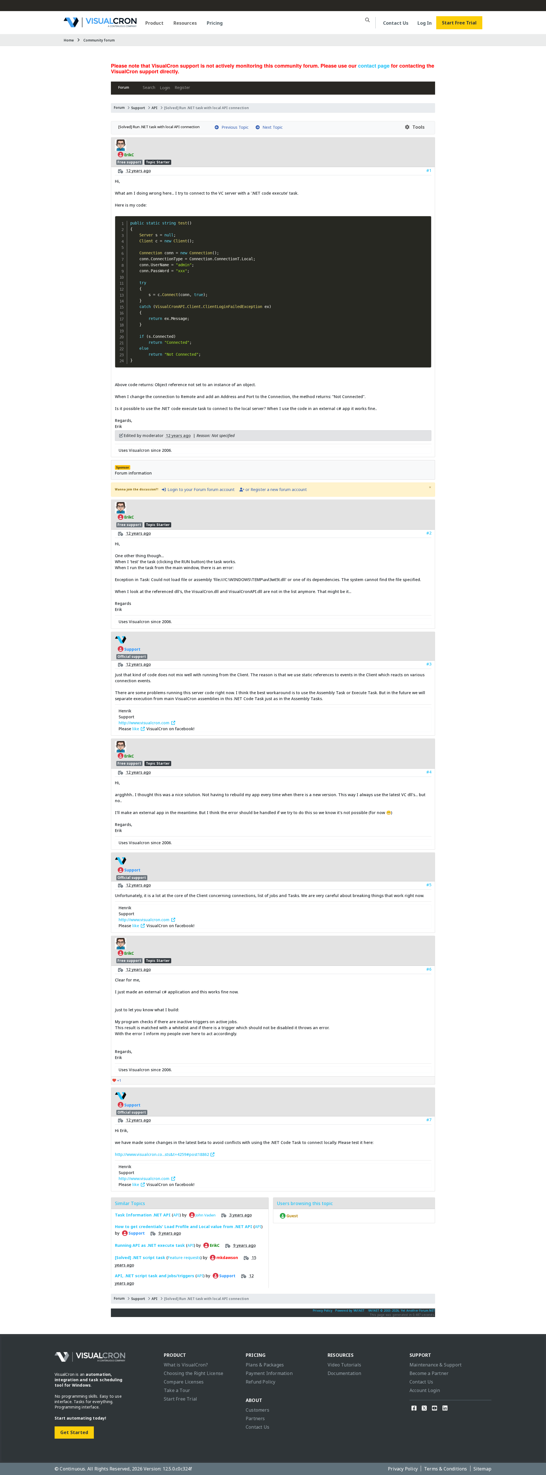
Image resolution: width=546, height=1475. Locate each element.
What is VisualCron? (186, 1365)
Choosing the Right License (193, 1373)
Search (149, 87)
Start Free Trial (459, 23)
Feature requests (184, 1257)
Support (138, 107)
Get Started (74, 1432)
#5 (428, 884)
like (136, 728)
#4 (428, 772)
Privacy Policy (322, 1310)
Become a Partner (429, 1373)
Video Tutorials (344, 1365)
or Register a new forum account (275, 489)
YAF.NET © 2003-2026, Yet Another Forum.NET (401, 1310)
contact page (374, 65)
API (155, 107)
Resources (185, 23)
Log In (424, 23)
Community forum (99, 40)
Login (165, 87)
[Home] (100, 25)
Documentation (344, 1373)
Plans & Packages (265, 1365)
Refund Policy (261, 1382)
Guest (292, 1215)
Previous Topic (234, 127)
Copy (425, 221)
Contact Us (395, 23)
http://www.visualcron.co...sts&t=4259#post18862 (162, 1154)
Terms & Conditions (445, 1469)
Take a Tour (177, 1390)
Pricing (215, 23)
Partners (255, 1418)
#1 (428, 170)
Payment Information (269, 1373)
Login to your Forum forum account (200, 489)
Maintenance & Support (436, 1365)
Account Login (425, 1390)
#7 (428, 1119)
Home (69, 40)
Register (182, 87)
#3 (428, 664)
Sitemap (482, 1469)
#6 (428, 969)
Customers (257, 1410)
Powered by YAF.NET (350, 1310)
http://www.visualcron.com (145, 722)
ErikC (128, 154)
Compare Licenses (184, 1382)
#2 (428, 533)
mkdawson (227, 1257)
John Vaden (205, 1215)
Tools (417, 127)
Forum (123, 87)
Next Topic (271, 127)
